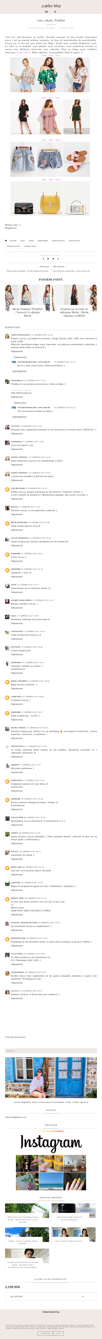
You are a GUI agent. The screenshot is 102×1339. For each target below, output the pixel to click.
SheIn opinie (43, 241)
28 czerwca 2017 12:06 (32, 883)
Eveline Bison (18, 488)
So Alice (15, 426)
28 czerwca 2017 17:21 (37, 938)
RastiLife (15, 647)
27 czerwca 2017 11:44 (42, 335)
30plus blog (51, 5)
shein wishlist (58, 241)
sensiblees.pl (18, 669)
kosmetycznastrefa (21, 600)
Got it (58, 1333)
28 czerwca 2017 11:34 (30, 851)
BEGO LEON (16, 867)
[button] (26, 10)
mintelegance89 (19, 522)
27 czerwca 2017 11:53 (31, 426)
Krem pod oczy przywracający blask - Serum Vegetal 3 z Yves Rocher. (23, 1219)
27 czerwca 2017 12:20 (36, 488)
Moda (22, 241)
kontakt (11, 1051)
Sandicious (16, 780)
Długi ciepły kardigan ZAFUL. (69, 1241)
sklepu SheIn (23, 52)
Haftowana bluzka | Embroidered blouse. (28, 271)
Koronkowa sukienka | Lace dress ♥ (71, 271)
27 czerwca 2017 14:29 (27, 616)
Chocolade (17, 631)
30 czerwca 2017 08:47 (31, 991)
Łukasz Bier (17, 817)
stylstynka (17, 954)
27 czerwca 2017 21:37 (30, 765)
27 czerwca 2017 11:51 (65, 362)
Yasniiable (16, 442)
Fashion (13, 241)
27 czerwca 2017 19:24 (37, 728)
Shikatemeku (17, 972)
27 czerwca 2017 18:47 (32, 712)
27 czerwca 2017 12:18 (40, 457)
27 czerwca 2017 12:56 (39, 522)
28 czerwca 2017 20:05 (34, 954)
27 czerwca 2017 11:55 (33, 442)
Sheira (14, 833)
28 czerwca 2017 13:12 (35, 898)
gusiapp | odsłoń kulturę (24, 923)
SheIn (31, 241)
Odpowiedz (17, 351)
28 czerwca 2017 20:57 (36, 972)
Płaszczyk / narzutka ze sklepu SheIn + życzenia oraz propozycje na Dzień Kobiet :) (23, 1264)
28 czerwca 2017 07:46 (32, 799)
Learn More (45, 1333)
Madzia (14, 507)
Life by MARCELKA (20, 538)
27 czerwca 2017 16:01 (33, 662)
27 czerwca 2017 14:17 (28, 585)
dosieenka (16, 662)
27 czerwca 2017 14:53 (34, 631)
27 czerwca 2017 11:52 (65, 407)
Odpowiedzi (20, 357)
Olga (13, 616)
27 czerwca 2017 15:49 (32, 647)
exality (15, 851)
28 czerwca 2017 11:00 (29, 833)
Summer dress (30, 246)
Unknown (16, 553)
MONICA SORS (17, 898)
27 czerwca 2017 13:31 (32, 553)
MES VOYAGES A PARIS (37, 911)
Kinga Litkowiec (19, 681)
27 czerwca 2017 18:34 (39, 681)
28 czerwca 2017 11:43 (33, 867)
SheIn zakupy (74, 241)
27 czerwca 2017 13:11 (40, 538)
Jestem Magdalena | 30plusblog (34, 362)
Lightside (16, 883)
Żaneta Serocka (19, 457)
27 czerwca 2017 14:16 (32, 569)
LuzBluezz (16, 697)
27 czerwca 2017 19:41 (36, 746)
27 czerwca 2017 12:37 (29, 507)
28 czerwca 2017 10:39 (35, 817)
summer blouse (13, 246)
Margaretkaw (18, 938)
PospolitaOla (18, 746)
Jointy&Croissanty (21, 335)
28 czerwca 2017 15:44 (49, 923)
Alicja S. (15, 991)
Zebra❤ (15, 765)
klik (44, 55)
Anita (14, 585)
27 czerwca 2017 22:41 (34, 780)
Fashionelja (17, 380)
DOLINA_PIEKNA (18, 728)
